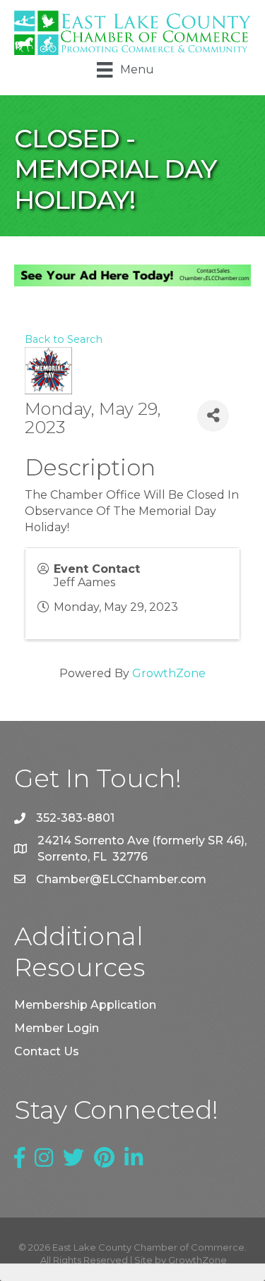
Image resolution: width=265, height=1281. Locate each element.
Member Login (56, 1028)
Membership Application (85, 1005)
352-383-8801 (75, 818)
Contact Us (46, 1051)
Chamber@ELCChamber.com (121, 879)
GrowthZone (169, 673)
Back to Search (63, 339)
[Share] (213, 416)
